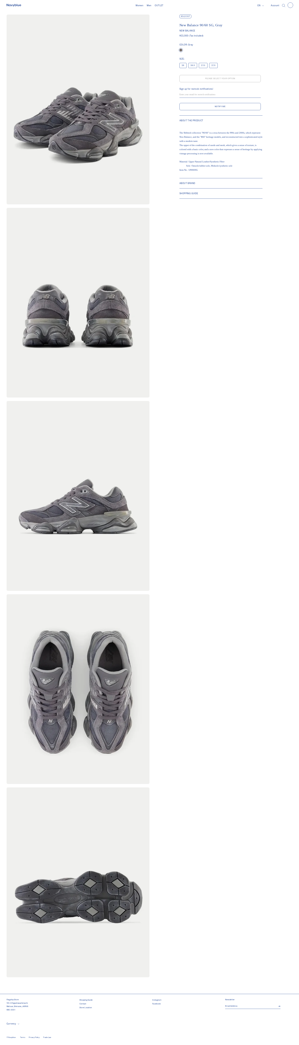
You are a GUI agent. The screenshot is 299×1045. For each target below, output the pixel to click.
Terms (22, 1037)
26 (183, 65)
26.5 (193, 65)
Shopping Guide (86, 1000)
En (258, 5)
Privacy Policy (34, 1037)
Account (275, 5)
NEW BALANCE (187, 30)
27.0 (203, 65)
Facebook (156, 1004)
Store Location (85, 1007)
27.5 (213, 65)
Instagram (156, 1000)
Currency (11, 1023)
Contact (82, 1004)
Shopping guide (188, 193)
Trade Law (47, 1037)
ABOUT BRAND (187, 183)
